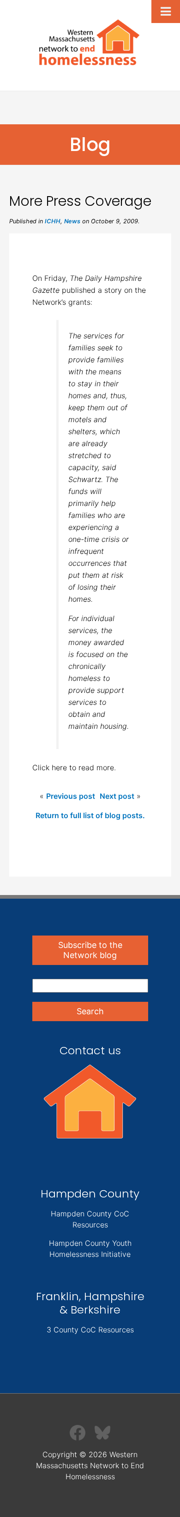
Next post (117, 796)
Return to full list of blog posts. (90, 815)
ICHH (52, 221)
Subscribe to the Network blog (90, 950)
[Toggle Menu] (165, 11)
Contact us (90, 1050)
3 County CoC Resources (90, 1329)
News (72, 221)
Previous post (70, 796)
